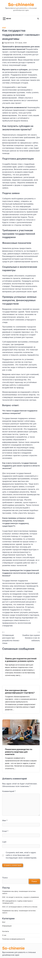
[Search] (38, 18)
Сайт (4, 842)
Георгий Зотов (9, 43)
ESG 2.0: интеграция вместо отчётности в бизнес (19, 907)
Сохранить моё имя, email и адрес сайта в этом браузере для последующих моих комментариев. (21, 855)
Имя (4, 820)
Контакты (5, 931)
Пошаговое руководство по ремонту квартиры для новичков (18, 751)
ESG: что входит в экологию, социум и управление (20, 897)
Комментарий (9, 791)
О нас (4, 935)
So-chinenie (21, 4)
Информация (7, 926)
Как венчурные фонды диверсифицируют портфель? (20, 691)
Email (5, 831)
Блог (4, 28)
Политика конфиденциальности (13, 939)
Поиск (5, 877)
